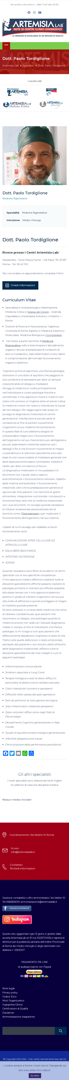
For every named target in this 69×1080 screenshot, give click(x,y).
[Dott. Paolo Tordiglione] (34, 155)
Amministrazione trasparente (18, 1016)
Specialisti (28, 65)
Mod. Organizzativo (13, 1000)
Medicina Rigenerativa (14, 198)
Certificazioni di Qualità (15, 1008)
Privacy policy (10, 992)
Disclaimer (8, 1012)
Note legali (8, 988)
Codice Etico (9, 996)
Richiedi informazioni (22, 868)
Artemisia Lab (10, 65)
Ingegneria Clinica (12, 1004)
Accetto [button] (35, 1075)
